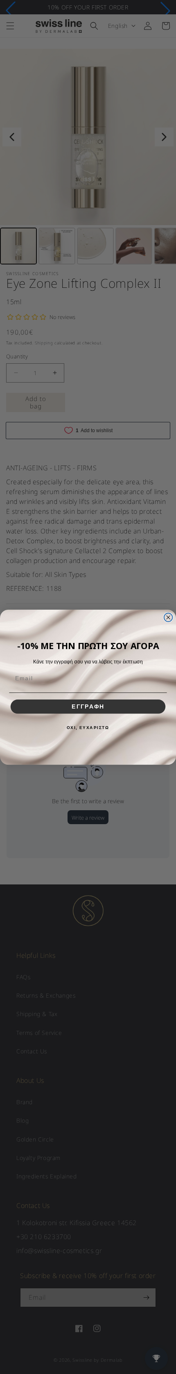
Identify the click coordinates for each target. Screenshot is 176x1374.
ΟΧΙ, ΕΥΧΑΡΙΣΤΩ (88, 727)
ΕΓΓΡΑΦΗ (88, 706)
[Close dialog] (168, 617)
